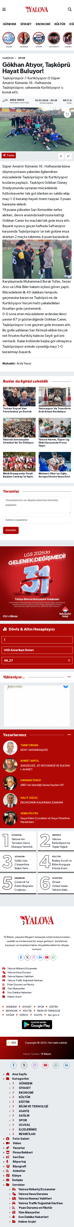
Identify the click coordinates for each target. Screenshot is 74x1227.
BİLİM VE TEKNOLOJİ (48, 1010)
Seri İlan (18, 1157)
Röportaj (19, 1161)
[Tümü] (69, 677)
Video (16, 1143)
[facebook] (13, 1065)
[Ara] (70, 9)
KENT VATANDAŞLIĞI (34, 750)
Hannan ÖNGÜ (30, 780)
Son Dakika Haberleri (19, 992)
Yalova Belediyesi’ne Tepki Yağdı (61, 843)
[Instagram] (34, 957)
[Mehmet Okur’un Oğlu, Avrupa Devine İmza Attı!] (55, 461)
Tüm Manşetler (16, 988)
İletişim (17, 1180)
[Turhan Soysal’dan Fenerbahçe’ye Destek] (19, 396)
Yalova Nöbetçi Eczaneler (22, 968)
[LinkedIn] (40, 957)
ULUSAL (24, 1124)
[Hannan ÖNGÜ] (10, 782)
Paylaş (10, 155)
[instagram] (35, 1065)
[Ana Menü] (4, 9)
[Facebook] (21, 957)
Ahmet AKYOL (29, 761)
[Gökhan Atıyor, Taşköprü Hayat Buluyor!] (37, 129)
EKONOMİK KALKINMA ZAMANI (41, 802)
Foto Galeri (20, 1138)
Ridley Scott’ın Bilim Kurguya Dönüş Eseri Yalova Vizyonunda (62, 864)
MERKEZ (56, 835)
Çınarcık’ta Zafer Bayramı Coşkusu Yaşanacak (23, 886)
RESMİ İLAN (26, 1134)
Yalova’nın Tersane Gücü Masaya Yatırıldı (22, 843)
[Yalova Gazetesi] (36, 10)
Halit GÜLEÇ (29, 798)
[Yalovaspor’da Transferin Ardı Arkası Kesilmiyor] (55, 396)
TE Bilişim (46, 1054)
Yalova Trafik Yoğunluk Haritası (25, 980)
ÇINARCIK (19, 878)
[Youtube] (47, 957)
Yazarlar (18, 1147)
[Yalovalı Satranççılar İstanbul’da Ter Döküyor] (19, 427)
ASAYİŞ (38, 1015)
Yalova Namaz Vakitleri (20, 976)
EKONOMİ (43, 24)
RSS (13, 1042)
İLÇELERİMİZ (27, 1129)
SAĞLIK (10, 1015)
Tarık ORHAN (29, 745)
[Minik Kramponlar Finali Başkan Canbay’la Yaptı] (19, 461)
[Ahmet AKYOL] (10, 765)
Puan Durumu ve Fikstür (20, 984)
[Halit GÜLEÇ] (10, 800)
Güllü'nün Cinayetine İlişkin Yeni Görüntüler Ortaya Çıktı (23, 864)
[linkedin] (66, 1065)
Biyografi (19, 1166)
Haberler (8, 58)
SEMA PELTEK (29, 813)
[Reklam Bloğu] (37, 583)
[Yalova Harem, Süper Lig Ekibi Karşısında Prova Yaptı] (55, 427)
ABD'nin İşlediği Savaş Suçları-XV (42, 785)
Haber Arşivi (14, 996)
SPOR (21, 58)
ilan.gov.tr (54, 1015)
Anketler (19, 1170)
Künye (16, 1175)
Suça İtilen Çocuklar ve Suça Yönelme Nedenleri (45, 820)
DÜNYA (24, 1015)
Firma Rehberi (22, 1152)
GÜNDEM (9, 24)
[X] (27, 957)
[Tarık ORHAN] (10, 747)
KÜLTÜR (59, 24)
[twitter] (24, 1065)
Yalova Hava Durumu (19, 972)
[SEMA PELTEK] (10, 817)
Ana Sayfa (19, 1074)
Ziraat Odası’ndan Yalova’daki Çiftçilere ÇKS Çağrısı (61, 886)
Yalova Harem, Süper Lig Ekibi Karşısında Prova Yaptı (54, 442)
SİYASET (26, 24)
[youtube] (45, 1065)
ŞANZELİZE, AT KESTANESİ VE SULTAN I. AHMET (45, 767)
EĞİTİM (54, 1006)
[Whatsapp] (53, 957)
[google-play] (37, 1025)
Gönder (11, 530)
